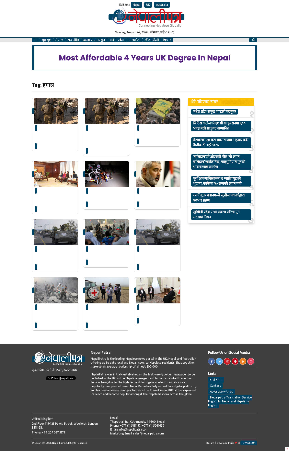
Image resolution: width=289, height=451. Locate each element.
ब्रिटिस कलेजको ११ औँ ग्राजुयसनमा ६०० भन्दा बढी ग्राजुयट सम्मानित (219, 126)
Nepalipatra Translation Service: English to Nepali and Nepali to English (230, 401)
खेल (121, 40)
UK (148, 4)
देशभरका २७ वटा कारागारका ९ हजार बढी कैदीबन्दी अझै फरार (221, 142)
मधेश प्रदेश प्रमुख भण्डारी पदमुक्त (214, 112)
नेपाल (59, 40)
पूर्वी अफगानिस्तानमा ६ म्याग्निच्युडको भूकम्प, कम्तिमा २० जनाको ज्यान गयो (217, 181)
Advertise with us (221, 391)
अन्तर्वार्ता (134, 40)
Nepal (136, 4)
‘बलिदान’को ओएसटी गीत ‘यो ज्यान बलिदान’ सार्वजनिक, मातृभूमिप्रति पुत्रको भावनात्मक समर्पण (219, 162)
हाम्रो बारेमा (216, 380)
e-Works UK (248, 443)
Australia (162, 4)
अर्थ (111, 40)
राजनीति (73, 40)
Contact (215, 385)
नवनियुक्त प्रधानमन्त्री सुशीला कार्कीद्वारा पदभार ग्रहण (219, 198)
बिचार (167, 40)
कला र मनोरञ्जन (94, 40)
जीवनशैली (151, 40)
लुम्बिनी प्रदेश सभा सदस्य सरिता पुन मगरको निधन (216, 214)
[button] (36, 40)
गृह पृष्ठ (46, 40)
